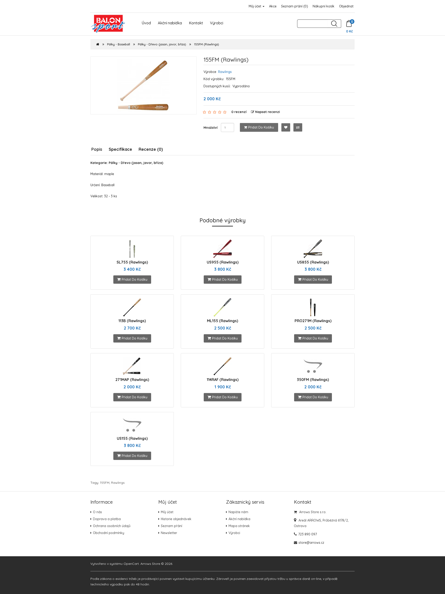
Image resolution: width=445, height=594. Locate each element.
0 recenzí (239, 112)
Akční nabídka (170, 23)
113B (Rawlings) (132, 320)
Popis (96, 149)
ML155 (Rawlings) (222, 320)
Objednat (346, 6)
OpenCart (131, 564)
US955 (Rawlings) (222, 262)
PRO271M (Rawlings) (313, 320)
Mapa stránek (239, 526)
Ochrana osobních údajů (111, 526)
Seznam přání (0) (294, 6)
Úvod (146, 23)
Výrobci (216, 23)
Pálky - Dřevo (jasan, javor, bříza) (162, 44)
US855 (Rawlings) (313, 262)
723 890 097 (307, 534)
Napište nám (238, 512)
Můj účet (255, 6)
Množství (210, 128)
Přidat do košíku (261, 127)
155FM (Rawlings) (206, 44)
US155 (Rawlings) (132, 438)
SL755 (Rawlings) (132, 262)
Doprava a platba (107, 519)
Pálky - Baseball (118, 44)
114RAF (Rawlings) (222, 379)
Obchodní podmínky (108, 533)
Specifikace (120, 149)
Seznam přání (171, 526)
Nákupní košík (323, 6)
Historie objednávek (176, 519)
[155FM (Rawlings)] (143, 85)
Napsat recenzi (267, 112)
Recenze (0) (151, 149)
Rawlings (225, 72)
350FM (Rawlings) (313, 379)
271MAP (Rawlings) (132, 379)
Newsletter (169, 533)
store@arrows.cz (311, 543)
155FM (104, 483)
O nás (97, 512)
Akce (273, 6)
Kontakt (196, 23)
